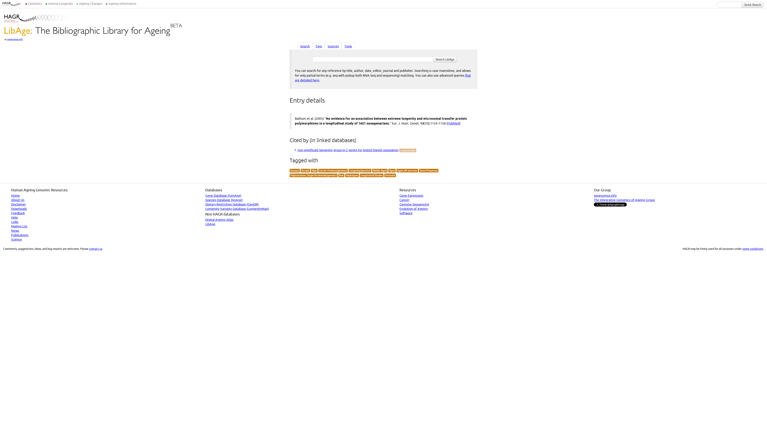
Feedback (18, 213)
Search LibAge (445, 59)
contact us (95, 248)
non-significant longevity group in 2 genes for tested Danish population (348, 150)
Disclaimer (18, 204)
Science (16, 239)
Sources (333, 46)
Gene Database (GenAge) (223, 195)
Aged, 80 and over (407, 170)
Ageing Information (122, 3)
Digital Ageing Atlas (219, 219)
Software (405, 213)
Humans (294, 170)
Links (14, 222)
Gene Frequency (429, 170)
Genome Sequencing (414, 204)
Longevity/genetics (360, 170)
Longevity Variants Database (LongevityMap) (237, 209)
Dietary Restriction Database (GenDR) (232, 204)
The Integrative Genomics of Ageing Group (624, 200)
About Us (17, 200)
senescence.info (15, 39)
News (15, 230)
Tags (318, 46)
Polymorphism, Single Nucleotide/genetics (313, 175)
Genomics (35, 3)
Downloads (19, 209)
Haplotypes (352, 175)
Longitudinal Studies (372, 175)
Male (314, 170)
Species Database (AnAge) (224, 200)
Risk (341, 175)
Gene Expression (411, 195)
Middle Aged (380, 170)
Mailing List (19, 226)
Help (14, 217)
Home (15, 195)
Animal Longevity (60, 3)
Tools (348, 46)
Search (305, 46)
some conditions (752, 248)
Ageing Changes (90, 3)
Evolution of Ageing (413, 209)
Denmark (390, 175)
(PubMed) (453, 123)
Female (305, 170)
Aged (392, 170)
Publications (19, 235)
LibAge (210, 224)
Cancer (404, 200)
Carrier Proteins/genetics (333, 170)
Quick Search (752, 5)
